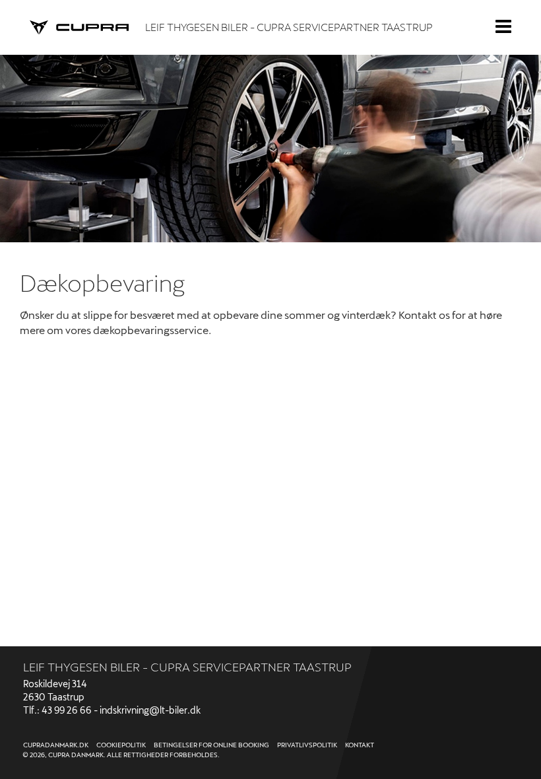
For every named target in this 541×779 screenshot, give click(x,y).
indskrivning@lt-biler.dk (150, 710)
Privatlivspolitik (307, 745)
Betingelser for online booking (211, 745)
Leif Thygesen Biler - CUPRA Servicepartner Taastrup (289, 26)
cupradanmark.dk (55, 745)
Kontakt (359, 745)
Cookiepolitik (121, 745)
